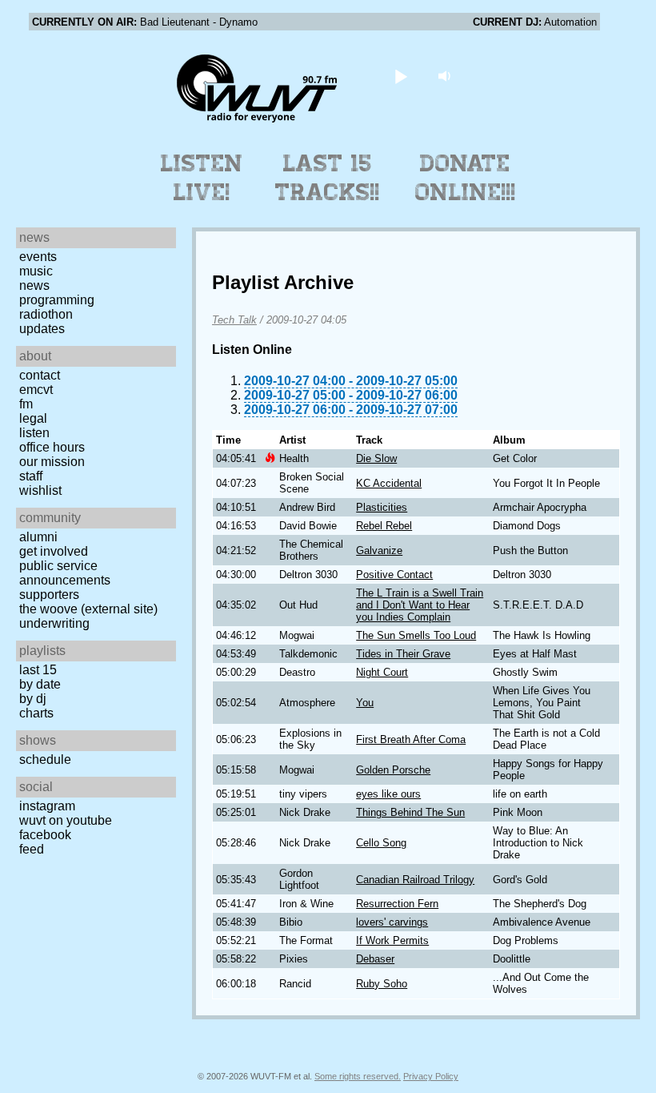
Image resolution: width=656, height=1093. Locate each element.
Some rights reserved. (357, 1076)
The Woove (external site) (88, 609)
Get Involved (53, 551)
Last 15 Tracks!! (327, 178)
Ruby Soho (381, 984)
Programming (56, 300)
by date (40, 684)
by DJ (32, 698)
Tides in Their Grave (403, 654)
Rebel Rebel (384, 526)
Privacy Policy (430, 1076)
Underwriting (54, 623)
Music (36, 271)
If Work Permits (392, 940)
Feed (31, 849)
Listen (34, 433)
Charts (36, 713)
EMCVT (36, 389)
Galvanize (379, 550)
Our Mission (52, 461)
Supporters (49, 594)
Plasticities (381, 507)
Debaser (375, 959)
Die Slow (376, 458)
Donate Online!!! (465, 178)
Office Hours (52, 447)
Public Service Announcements (64, 573)
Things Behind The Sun (410, 812)
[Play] (401, 76)
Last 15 (38, 670)
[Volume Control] (447, 76)
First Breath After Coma (411, 739)
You (365, 703)
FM (26, 404)
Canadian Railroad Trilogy (415, 880)
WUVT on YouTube (65, 820)
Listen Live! (202, 178)
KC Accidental (389, 483)
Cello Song (381, 843)
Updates (42, 329)
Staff (30, 476)
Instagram (47, 806)
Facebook (45, 835)
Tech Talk (234, 320)
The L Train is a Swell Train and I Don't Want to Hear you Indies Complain (419, 605)
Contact (39, 375)
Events (38, 256)
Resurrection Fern (397, 904)
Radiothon (46, 314)
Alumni (38, 537)
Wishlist (40, 490)
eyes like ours (388, 794)
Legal (33, 418)
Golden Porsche (393, 770)
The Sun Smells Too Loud (416, 635)
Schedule (45, 759)
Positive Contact (394, 575)
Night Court (382, 672)
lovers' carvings (392, 922)
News (34, 285)
